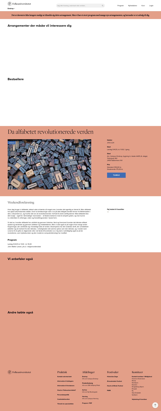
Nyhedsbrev (132, 5)
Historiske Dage (112, 376)
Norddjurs (135, 383)
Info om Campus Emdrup (90, 379)
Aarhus (84, 390)
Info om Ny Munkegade (89, 392)
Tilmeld (116, 175)
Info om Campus (87, 398)
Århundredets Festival (114, 381)
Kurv (143, 5)
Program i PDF (87, 403)
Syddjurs (134, 395)
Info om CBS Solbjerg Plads (91, 385)
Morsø (134, 381)
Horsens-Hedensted (138, 379)
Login (151, 5)
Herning (85, 396)
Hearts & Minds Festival (115, 386)
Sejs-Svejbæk (136, 393)
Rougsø (134, 389)
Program (120, 5)
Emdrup (84, 376)
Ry (133, 391)
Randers (134, 385)
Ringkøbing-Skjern (138, 387)
